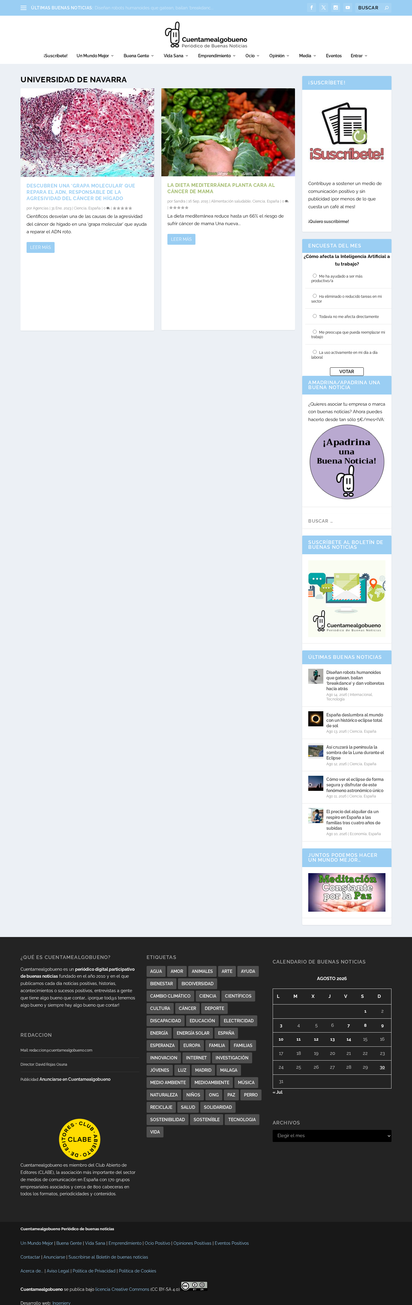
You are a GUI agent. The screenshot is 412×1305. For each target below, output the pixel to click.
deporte (214, 1008)
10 (281, 1039)
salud (188, 1107)
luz (182, 1070)
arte (227, 971)
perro (251, 1095)
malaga (228, 1070)
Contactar (30, 1257)
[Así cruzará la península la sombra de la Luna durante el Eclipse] (315, 751)
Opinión (276, 55)
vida (155, 1132)
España (94, 208)
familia (217, 1045)
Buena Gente (136, 55)
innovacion (163, 1057)
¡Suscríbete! (56, 55)
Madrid (203, 1070)
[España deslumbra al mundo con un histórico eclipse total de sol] (315, 718)
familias (243, 1045)
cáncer (187, 1008)
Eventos (334, 55)
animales (202, 971)
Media (305, 55)
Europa (191, 1045)
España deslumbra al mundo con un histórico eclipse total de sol (354, 720)
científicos (238, 996)
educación (202, 1020)
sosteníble (207, 1119)
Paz (231, 1095)
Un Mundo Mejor (93, 55)
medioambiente (212, 1082)
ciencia (207, 996)
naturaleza (164, 1095)
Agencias (41, 208)
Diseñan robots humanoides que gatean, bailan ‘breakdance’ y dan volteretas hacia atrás (355, 680)
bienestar (161, 983)
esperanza (162, 1045)
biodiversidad (198, 983)
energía (159, 1033)
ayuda (248, 971)
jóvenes (159, 1070)
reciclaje (161, 1107)
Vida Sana (173, 55)
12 (316, 1039)
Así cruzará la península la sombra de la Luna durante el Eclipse (355, 752)
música (246, 1082)
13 (332, 1039)
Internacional (361, 695)
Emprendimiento (214, 55)
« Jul (277, 1092)
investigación (232, 1057)
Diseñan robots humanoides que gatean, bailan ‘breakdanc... (154, 7)
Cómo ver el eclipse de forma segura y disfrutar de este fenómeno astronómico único (355, 785)
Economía (358, 834)
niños (193, 1095)
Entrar (357, 55)
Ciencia (80, 208)
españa (226, 1033)
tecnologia (242, 1119)
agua (156, 971)
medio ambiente (168, 1082)
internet (196, 1057)
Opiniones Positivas (192, 1243)
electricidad (239, 1020)
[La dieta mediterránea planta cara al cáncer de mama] (228, 132)
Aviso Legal (58, 1271)
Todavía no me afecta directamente (349, 317)
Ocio (250, 55)
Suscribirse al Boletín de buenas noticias (108, 1257)
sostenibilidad (167, 1119)
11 (298, 1039)
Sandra (179, 201)
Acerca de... (32, 1271)
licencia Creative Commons (122, 1289)
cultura (160, 1008)
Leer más (40, 247)
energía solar (193, 1033)
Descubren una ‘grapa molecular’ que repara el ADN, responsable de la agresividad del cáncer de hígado (81, 192)
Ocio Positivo (157, 1243)
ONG (214, 1095)
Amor (177, 971)
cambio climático (170, 996)
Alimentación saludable (231, 201)
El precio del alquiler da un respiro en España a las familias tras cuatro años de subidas (353, 820)
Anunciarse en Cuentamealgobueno (75, 1079)
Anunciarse (54, 1257)
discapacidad (165, 1020)
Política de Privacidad (94, 1271)
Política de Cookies (137, 1271)
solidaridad (218, 1107)
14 (349, 1039)
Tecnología (335, 699)
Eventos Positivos (232, 1243)
